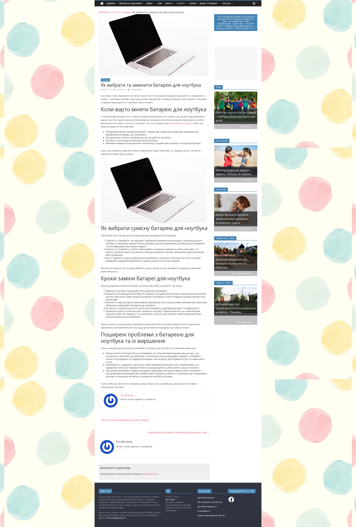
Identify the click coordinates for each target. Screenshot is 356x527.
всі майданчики (243, 273)
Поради (105, 80)
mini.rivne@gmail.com (116, 518)
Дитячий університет (207, 506)
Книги (193, 3)
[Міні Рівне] (102, 3)
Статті (180, 3)
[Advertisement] (235, 63)
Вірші (149, 3)
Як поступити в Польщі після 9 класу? (124, 420)
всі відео (247, 126)
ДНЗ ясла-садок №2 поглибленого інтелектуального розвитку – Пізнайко (236, 308)
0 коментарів (135, 89)
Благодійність (203, 511)
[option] (235, 108)
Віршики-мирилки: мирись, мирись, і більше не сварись (234, 172)
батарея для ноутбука (180, 123)
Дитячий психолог (206, 497)
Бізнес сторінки (208, 3)
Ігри (160, 3)
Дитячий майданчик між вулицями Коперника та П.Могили (231, 263)
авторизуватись (150, 473)
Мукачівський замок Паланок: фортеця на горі (179, 432)
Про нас (226, 3)
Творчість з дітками (130, 3)
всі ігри (248, 180)
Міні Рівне (170, 499)
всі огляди (246, 228)
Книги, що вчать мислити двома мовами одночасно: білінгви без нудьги (232, 218)
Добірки (111, 3)
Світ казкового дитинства (209, 502)
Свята (168, 3)
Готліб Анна (121, 89)
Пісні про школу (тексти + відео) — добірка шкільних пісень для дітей (236, 116)
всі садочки (246, 322)
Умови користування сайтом (211, 515)
